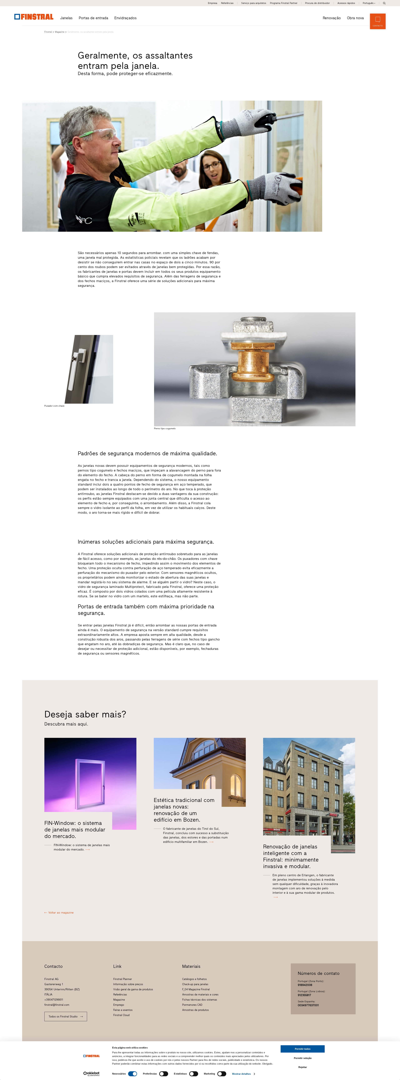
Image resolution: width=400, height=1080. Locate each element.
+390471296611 (53, 999)
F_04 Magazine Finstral (196, 989)
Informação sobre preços (128, 984)
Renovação (332, 18)
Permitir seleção (303, 1058)
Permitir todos (302, 1049)
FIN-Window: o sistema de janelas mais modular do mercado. (74, 829)
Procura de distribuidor (317, 3)
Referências (227, 3)
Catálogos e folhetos (194, 979)
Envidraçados (125, 18)
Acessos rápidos (346, 3)
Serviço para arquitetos (253, 3)
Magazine (59, 32)
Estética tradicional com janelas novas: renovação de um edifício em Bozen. (184, 810)
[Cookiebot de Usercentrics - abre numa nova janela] (91, 1074)
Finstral (48, 32)
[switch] (163, 1073)
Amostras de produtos (195, 1010)
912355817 (304, 995)
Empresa (212, 3)
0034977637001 (308, 1005)
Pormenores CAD (192, 1004)
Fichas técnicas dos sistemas (199, 999)
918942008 (305, 985)
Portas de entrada (93, 18)
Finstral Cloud (121, 1015)
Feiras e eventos (122, 1010)
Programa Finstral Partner (283, 3)
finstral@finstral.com (56, 1004)
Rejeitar (302, 1067)
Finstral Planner (122, 979)
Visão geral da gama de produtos (133, 989)
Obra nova (355, 18)
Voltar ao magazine (61, 912)
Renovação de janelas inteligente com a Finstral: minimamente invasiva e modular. (291, 856)
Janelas (66, 18)
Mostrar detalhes (241, 1074)
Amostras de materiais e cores (200, 994)
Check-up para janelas (195, 984)
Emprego (118, 1004)
